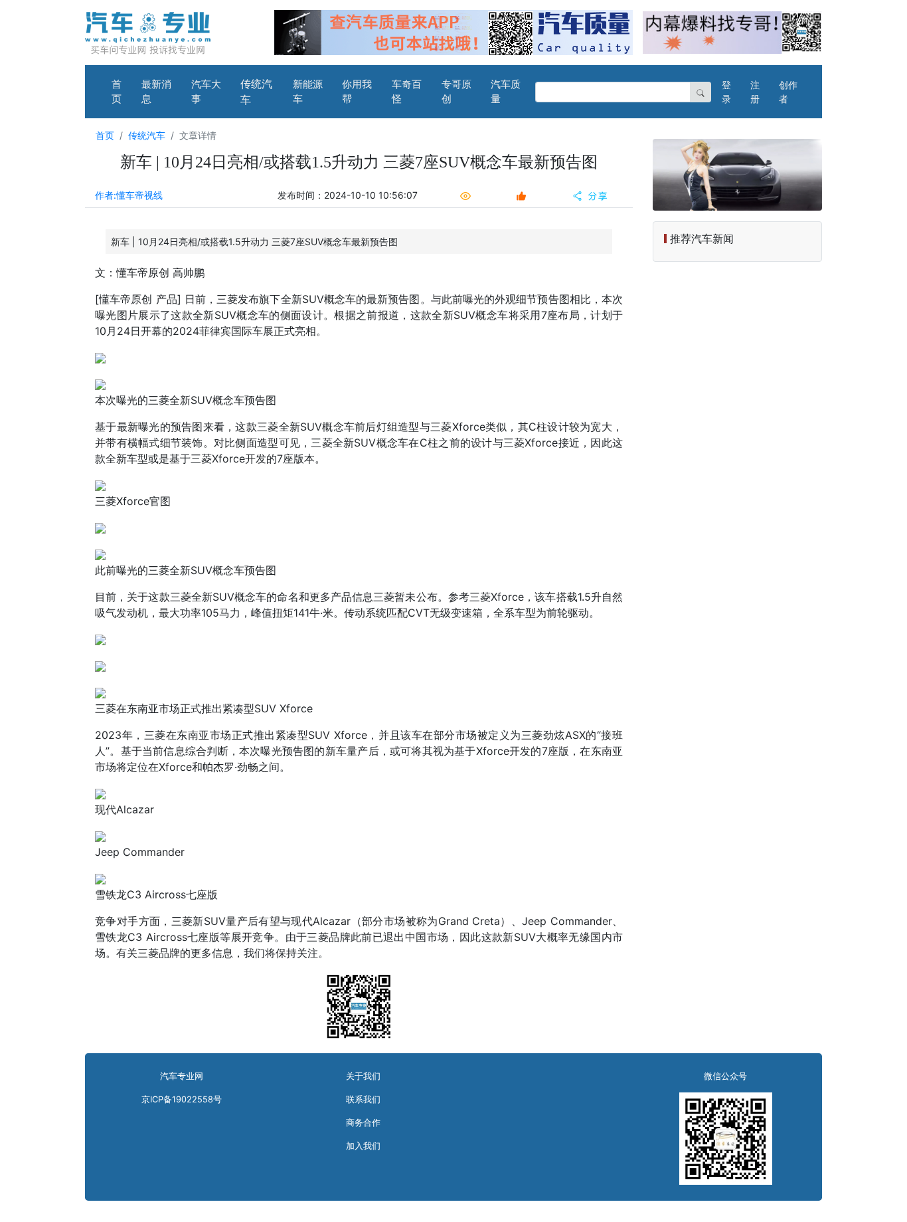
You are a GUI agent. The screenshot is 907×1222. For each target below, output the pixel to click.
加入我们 (363, 1146)
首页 (117, 92)
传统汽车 (256, 91)
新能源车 (308, 92)
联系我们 (363, 1099)
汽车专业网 (181, 1076)
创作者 (788, 91)
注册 (755, 91)
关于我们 (363, 1076)
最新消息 (156, 92)
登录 (726, 91)
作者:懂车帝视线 (129, 195)
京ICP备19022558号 (181, 1099)
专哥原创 (456, 92)
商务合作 (363, 1123)
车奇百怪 (407, 92)
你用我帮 (357, 92)
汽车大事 (206, 92)
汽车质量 (506, 92)
